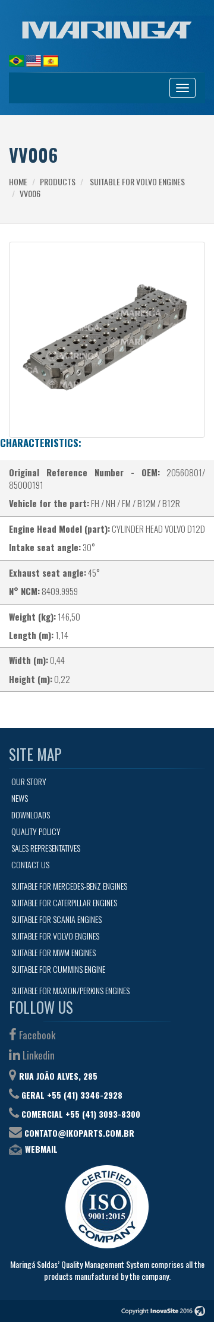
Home (18, 181)
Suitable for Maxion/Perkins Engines (70, 990)
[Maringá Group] (107, 30)
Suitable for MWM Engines (53, 952)
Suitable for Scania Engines (56, 919)
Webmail (41, 1149)
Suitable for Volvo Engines (137, 181)
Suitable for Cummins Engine (58, 969)
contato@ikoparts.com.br (79, 1133)
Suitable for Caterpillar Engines (64, 902)
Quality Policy (36, 831)
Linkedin (37, 1055)
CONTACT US (30, 864)
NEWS (19, 798)
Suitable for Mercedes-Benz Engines (69, 886)
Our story (28, 781)
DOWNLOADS (30, 814)
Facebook (36, 1034)
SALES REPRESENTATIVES (45, 848)
